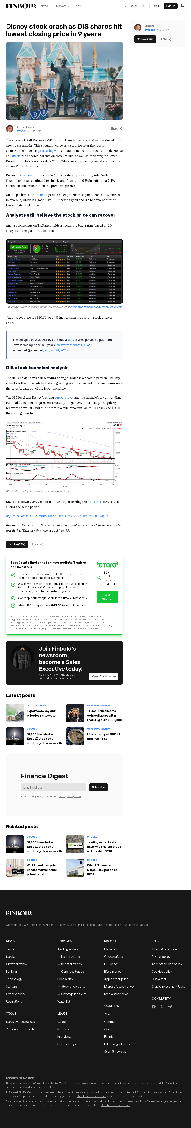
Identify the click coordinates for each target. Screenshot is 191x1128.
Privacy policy (161, 956)
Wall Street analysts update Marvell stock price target (42, 869)
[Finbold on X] (162, 1006)
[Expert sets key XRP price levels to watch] (15, 713)
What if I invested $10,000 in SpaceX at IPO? (102, 869)
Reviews (63, 1029)
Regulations (14, 1001)
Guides (62, 1022)
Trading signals (67, 949)
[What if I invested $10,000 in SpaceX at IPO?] (75, 868)
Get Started (107, 597)
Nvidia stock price (116, 994)
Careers (109, 1029)
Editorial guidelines (117, 1044)
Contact (110, 1022)
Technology (14, 979)
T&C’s (62, 796)
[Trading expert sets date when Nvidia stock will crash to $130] (75, 844)
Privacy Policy (74, 796)
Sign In (156, 5)
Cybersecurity (15, 994)
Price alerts (65, 979)
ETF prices (111, 964)
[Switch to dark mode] (182, 6)
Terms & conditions (165, 949)
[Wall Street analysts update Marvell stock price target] (15, 868)
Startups (12, 986)
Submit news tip (115, 1051)
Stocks (21, 131)
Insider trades (68, 956)
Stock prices (112, 949)
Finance (11, 949)
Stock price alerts (71, 986)
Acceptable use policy (167, 964)
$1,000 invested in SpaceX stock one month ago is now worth (44, 738)
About (108, 1014)
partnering (46, 150)
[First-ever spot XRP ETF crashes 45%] (75, 736)
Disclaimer (159, 979)
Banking (11, 971)
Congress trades (70, 971)
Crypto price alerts (72, 994)
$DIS (71, 340)
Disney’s (42, 195)
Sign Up (170, 5)
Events (109, 1036)
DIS (56, 140)
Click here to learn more (91, 1096)
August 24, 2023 (56, 350)
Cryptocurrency (38, 705)
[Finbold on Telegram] (170, 1006)
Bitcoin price (113, 971)
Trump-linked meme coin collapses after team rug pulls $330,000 (104, 715)
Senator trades (69, 964)
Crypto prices (113, 956)
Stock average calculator (23, 1022)
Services (64, 941)
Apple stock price (116, 979)
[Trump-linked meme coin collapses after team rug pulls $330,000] (75, 713)
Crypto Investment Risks (168, 986)
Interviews (64, 1036)
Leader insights (67, 1044)
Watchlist (63, 1001)
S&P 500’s (95, 502)
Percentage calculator (21, 1029)
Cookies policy (162, 971)
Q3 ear (23, 175)
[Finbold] (21, 6)
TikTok (15, 156)
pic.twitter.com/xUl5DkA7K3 (75, 345)
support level (64, 397)
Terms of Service (138, 924)
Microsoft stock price (119, 986)
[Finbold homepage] (95, 913)
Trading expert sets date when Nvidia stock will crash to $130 (104, 846)
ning (31, 175)
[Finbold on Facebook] (154, 1006)
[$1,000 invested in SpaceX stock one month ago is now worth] (15, 736)
